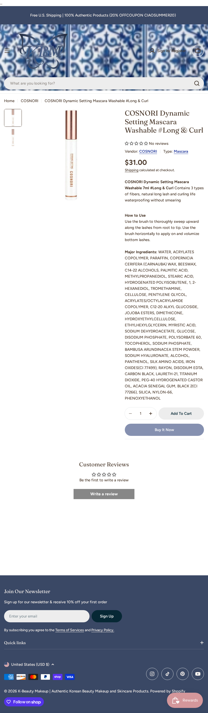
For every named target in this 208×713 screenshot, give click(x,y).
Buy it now (164, 429)
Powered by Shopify (167, 691)
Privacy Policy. (102, 630)
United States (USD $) (30, 664)
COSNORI (29, 101)
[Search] (197, 83)
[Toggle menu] (7, 51)
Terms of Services (69, 630)
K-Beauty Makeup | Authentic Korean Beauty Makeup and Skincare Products (83, 691)
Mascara (181, 151)
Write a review (104, 494)
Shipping (131, 170)
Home (9, 101)
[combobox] (104, 83)
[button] (136, 143)
